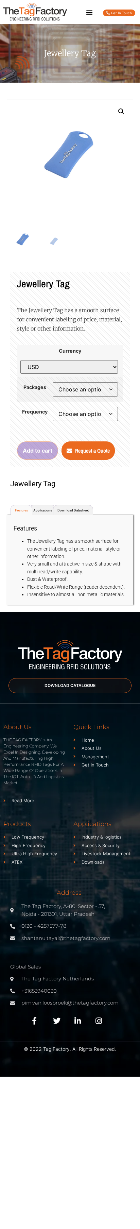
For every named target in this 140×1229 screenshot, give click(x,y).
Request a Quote (92, 450)
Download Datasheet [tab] (73, 510)
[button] (89, 12)
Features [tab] (21, 510)
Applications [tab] (42, 510)
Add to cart (37, 450)
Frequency (35, 411)
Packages (34, 387)
